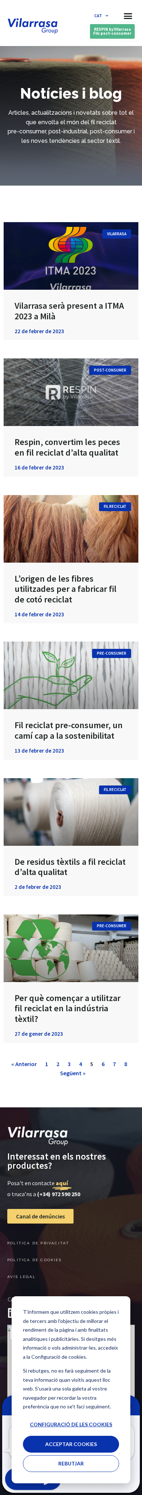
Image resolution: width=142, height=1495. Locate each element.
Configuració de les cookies (71, 1424)
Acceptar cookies (71, 1444)
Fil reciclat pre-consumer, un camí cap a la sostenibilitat (69, 730)
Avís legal (21, 1277)
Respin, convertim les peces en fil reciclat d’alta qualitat (67, 447)
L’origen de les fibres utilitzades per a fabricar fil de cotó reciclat (66, 589)
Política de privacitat (38, 1243)
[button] (128, 16)
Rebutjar (71, 1463)
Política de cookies (34, 1260)
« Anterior (24, 1064)
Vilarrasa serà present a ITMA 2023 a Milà (69, 311)
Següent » (73, 1073)
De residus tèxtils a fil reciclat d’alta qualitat (70, 867)
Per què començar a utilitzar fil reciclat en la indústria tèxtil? (68, 1008)
